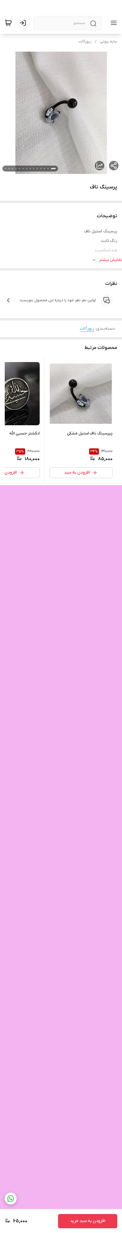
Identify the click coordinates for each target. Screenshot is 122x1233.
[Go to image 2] (48, 168)
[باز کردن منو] (112, 23)
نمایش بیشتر (110, 260)
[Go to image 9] (23, 168)
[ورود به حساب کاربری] (24, 23)
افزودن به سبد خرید (87, 1221)
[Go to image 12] (12, 168)
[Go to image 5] (37, 168)
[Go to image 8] (26, 168)
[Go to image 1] (53, 168)
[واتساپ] (11, 1199)
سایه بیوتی (108, 41)
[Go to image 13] (8, 168)
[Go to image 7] (30, 168)
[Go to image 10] (19, 168)
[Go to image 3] (44, 168)
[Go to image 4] (40, 168)
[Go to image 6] (33, 168)
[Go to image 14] (5, 168)
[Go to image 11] (16, 168)
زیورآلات (85, 41)
